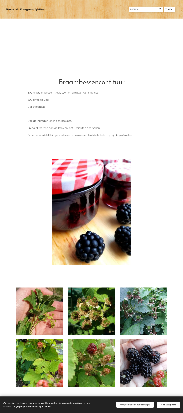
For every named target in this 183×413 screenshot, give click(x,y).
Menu (170, 9)
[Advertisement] (91, 40)
